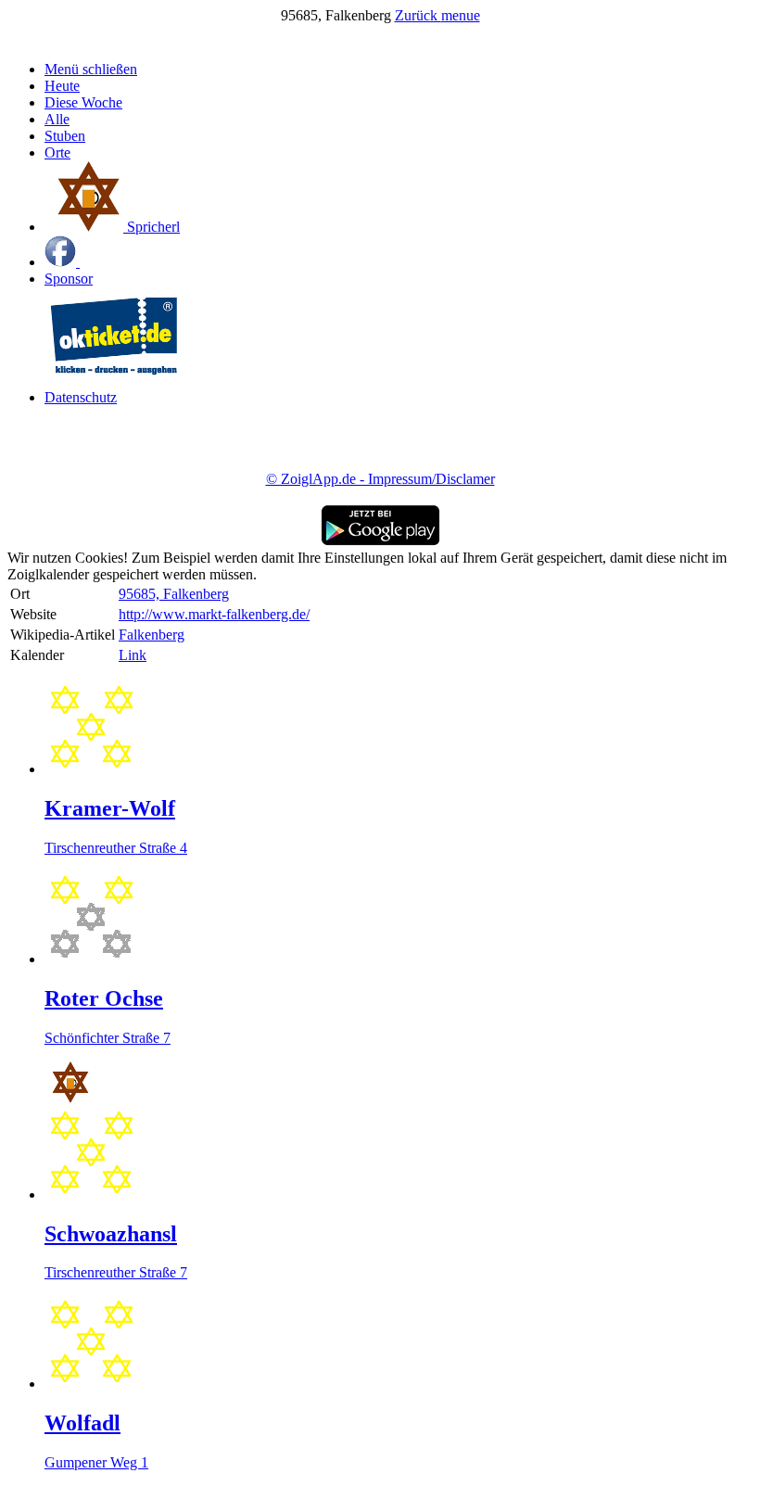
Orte (57, 152)
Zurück (418, 15)
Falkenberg (151, 634)
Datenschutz (80, 397)
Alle (57, 119)
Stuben (64, 136)
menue (460, 15)
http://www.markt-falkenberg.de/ (214, 614)
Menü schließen (90, 69)
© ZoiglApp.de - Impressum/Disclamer (380, 479)
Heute (62, 86)
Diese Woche (83, 102)
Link (132, 655)
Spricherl (151, 227)
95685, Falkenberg (174, 594)
